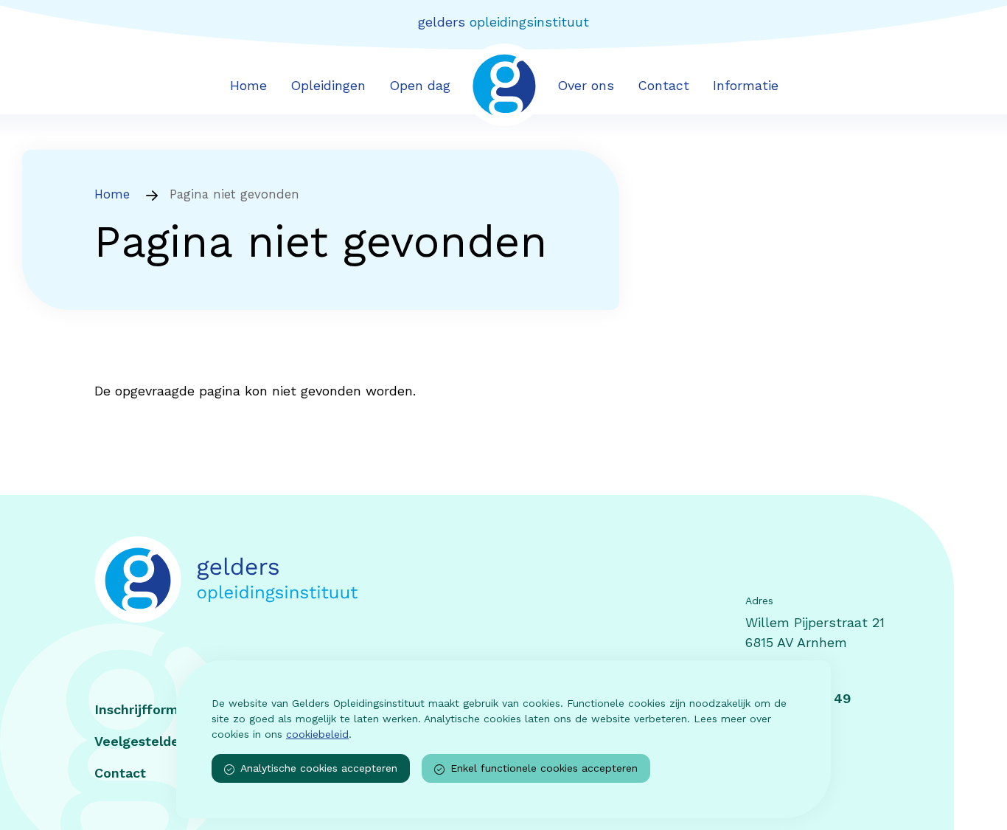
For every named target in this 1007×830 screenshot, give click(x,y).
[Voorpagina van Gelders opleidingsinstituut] (504, 83)
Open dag (419, 85)
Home (248, 85)
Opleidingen (328, 85)
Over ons (585, 85)
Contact (663, 85)
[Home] (299, 579)
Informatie (745, 85)
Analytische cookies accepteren (318, 768)
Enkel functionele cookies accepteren (544, 768)
